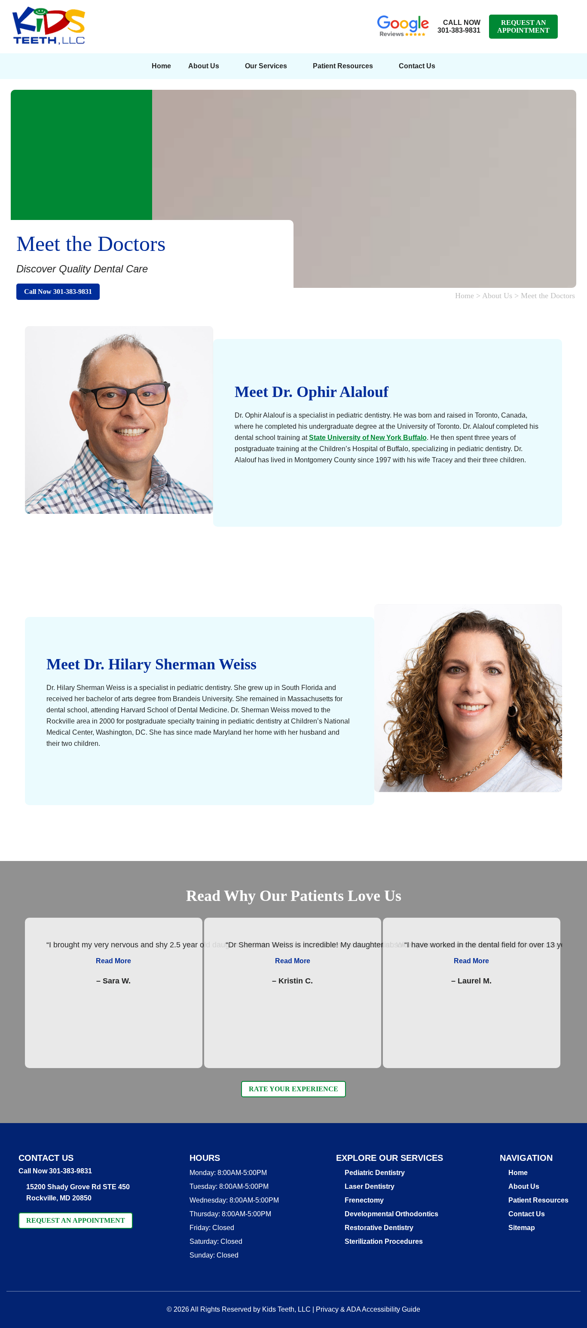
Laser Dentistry (369, 1186)
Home (161, 66)
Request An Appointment (523, 26)
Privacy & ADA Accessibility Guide (368, 1309)
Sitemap (521, 1227)
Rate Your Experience (293, 1089)
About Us (203, 66)
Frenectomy (364, 1200)
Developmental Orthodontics (391, 1214)
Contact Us (417, 66)
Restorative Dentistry (379, 1227)
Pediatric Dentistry (375, 1172)
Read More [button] (113, 961)
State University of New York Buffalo (368, 437)
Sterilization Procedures (384, 1241)
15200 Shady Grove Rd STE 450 (78, 1192)
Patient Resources (538, 1200)
